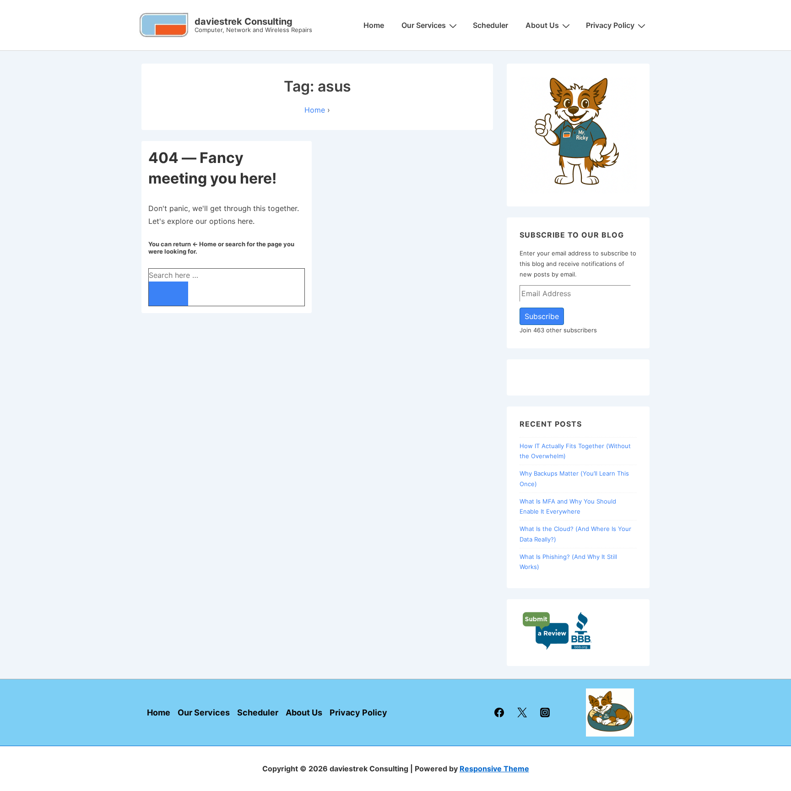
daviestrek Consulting (244, 21)
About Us (542, 25)
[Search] (168, 294)
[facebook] (499, 712)
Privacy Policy (610, 25)
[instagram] (545, 712)
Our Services (423, 25)
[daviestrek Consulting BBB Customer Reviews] (557, 647)
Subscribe (542, 316)
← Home (204, 244)
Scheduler (490, 25)
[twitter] (522, 712)
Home (373, 25)
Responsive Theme (494, 768)
